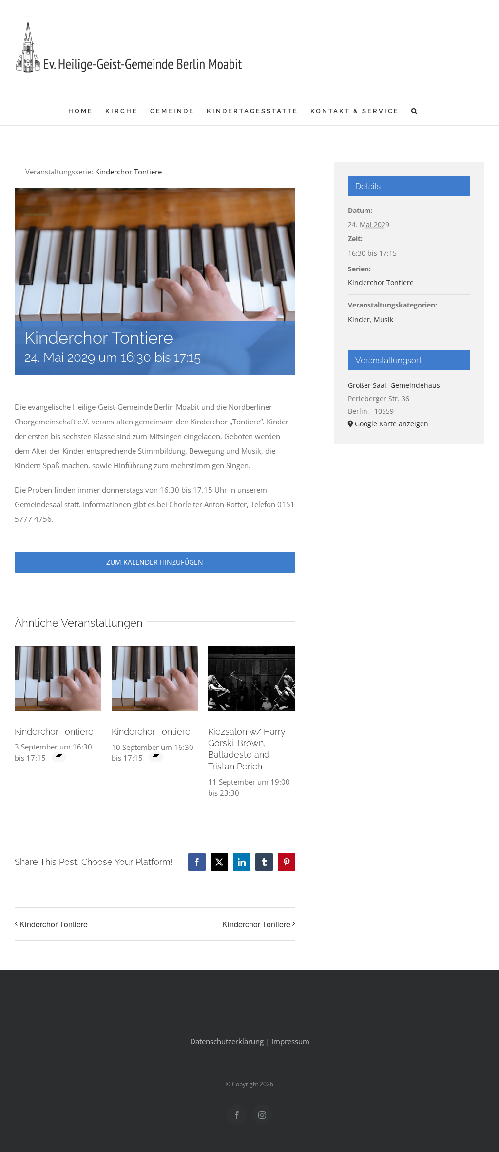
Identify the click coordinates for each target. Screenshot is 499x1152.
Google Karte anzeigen (391, 423)
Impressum (290, 1041)
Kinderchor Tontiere (54, 732)
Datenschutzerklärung (227, 1041)
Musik (383, 319)
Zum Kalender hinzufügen (154, 562)
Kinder (359, 319)
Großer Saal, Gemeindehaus (394, 385)
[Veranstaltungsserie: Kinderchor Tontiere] (59, 757)
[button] (415, 110)
